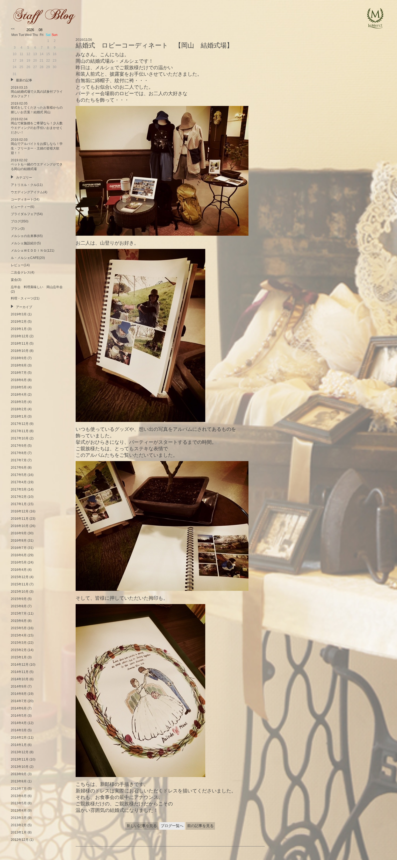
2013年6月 (19, 796)
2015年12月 (20, 577)
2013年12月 (20, 752)
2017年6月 (19, 467)
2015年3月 (19, 643)
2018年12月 (20, 336)
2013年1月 (19, 832)
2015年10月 (20, 592)
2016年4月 (19, 570)
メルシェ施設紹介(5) (26, 243)
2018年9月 (19, 358)
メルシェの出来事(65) (27, 236)
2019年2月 (19, 322)
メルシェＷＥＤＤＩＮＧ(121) (32, 250)
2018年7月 (19, 373)
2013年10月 (20, 767)
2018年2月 (19, 409)
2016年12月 (20, 511)
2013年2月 (19, 825)
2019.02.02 (37, 164)
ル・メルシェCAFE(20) (28, 258)
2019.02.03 (37, 146)
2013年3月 (19, 818)
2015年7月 (19, 613)
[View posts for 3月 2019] (13, 29)
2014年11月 (20, 672)
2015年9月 (19, 599)
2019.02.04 (37, 125)
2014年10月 (20, 679)
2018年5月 (19, 387)
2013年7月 (19, 789)
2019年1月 (19, 329)
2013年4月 (19, 810)
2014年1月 (19, 745)
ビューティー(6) (22, 207)
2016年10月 (20, 526)
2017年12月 (20, 424)
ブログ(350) (19, 221)
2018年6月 (19, 380)
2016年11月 (20, 519)
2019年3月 (19, 314)
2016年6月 (19, 555)
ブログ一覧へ (172, 826)
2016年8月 (19, 540)
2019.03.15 (37, 92)
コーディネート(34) (25, 199)
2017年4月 (19, 482)
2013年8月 (19, 781)
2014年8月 (19, 694)
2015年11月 (20, 584)
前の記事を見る (200, 826)
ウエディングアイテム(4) (29, 192)
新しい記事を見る (142, 826)
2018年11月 (20, 343)
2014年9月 (19, 686)
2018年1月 (19, 416)
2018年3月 (19, 402)
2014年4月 (19, 723)
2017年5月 (19, 475)
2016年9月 (19, 533)
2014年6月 (19, 708)
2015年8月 (19, 606)
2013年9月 (19, 774)
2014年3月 (19, 730)
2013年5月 (19, 803)
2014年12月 (20, 664)
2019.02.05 (37, 108)
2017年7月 (19, 460)
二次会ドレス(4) (22, 272)
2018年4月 (19, 394)
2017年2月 (19, 497)
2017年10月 (20, 438)
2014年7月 (19, 701)
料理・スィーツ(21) (25, 298)
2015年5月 (19, 628)
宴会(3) (16, 280)
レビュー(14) (20, 265)
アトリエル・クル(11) (27, 185)
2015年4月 (19, 635)
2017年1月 (19, 504)
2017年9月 (19, 446)
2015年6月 (19, 621)
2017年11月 (20, 431)
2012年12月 (20, 840)
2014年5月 (19, 716)
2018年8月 (19, 365)
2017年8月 (19, 453)
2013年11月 (20, 759)
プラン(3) (18, 229)
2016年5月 (19, 562)
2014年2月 (19, 737)
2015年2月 (19, 650)
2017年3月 (19, 489)
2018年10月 (20, 351)
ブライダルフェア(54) (27, 214)
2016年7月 (19, 548)
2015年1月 (19, 657)
